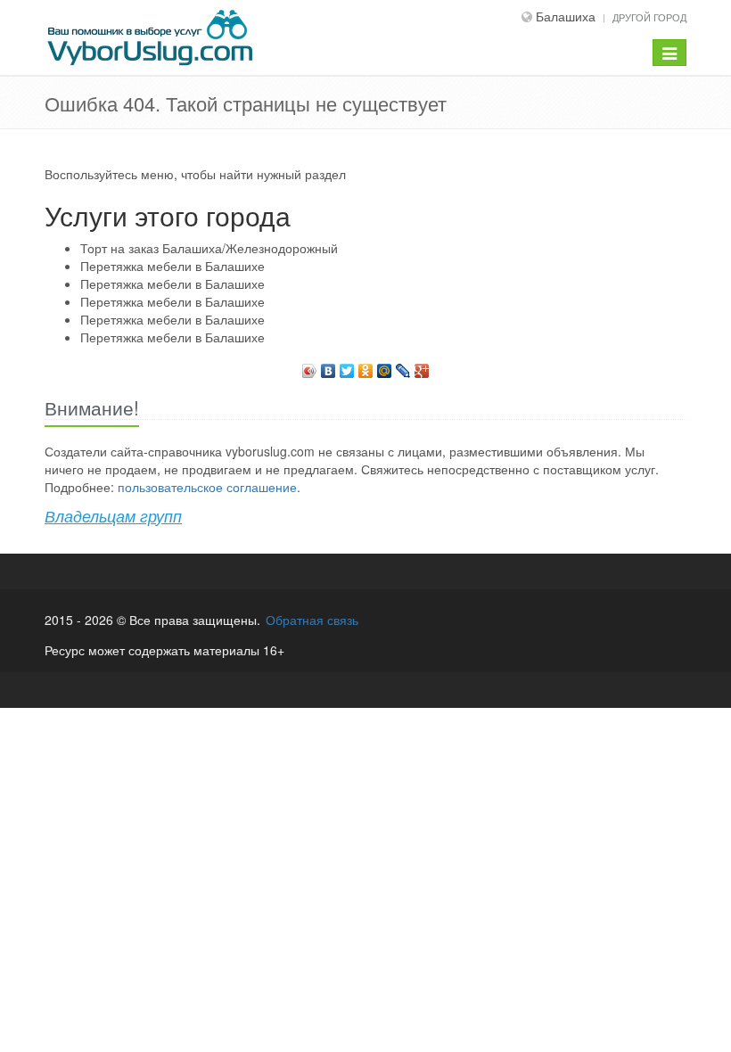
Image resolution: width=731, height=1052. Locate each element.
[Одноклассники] (366, 366)
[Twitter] (347, 366)
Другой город (649, 17)
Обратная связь (312, 620)
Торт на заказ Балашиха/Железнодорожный (209, 248)
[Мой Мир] (384, 366)
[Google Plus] (422, 366)
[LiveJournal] (403, 366)
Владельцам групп (113, 516)
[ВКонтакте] (328, 366)
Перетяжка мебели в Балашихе (172, 266)
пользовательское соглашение (207, 487)
